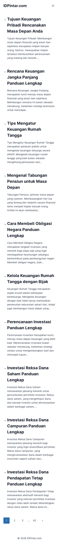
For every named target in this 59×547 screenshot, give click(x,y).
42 (34, 520)
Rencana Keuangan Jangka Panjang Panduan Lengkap (25, 77)
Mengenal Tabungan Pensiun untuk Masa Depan (27, 181)
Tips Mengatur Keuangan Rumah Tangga (24, 129)
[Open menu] (53, 5)
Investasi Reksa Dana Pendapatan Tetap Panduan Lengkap (28, 478)
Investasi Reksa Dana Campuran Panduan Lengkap (28, 425)
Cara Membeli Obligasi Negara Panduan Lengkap (29, 229)
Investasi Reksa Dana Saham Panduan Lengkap (28, 373)
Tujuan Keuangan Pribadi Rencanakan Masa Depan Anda (26, 25)
